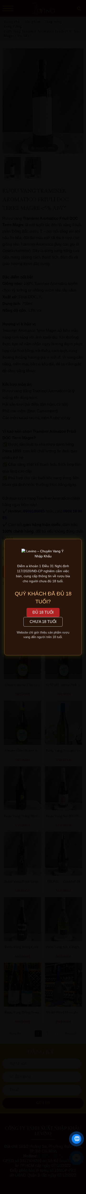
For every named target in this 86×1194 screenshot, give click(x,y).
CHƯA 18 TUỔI (43, 622)
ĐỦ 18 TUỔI (43, 612)
